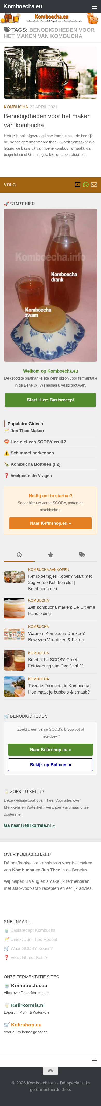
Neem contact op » (22, 899)
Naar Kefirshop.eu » (50, 523)
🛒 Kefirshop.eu (23, 1024)
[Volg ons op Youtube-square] (77, 184)
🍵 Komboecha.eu (25, 985)
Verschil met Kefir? (29, 957)
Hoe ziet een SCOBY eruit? (38, 441)
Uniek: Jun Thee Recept (34, 939)
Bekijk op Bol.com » (50, 764)
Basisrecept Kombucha (33, 930)
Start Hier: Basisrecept (50, 399)
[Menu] (94, 6)
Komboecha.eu (22, 6)
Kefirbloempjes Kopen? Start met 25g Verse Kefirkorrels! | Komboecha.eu (60, 582)
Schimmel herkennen (32, 453)
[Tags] (81, 555)
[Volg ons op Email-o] (94, 184)
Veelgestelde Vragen (31, 475)
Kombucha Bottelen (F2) (36, 464)
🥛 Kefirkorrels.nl (24, 1005)
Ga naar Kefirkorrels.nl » (29, 825)
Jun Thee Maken (27, 430)
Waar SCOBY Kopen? (32, 948)
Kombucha (16, 107)
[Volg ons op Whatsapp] (86, 184)
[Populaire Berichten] (50, 555)
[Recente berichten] (19, 555)
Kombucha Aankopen (48, 570)
